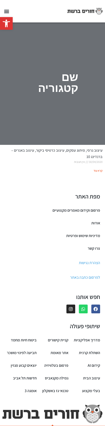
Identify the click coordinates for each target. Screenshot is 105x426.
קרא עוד (98, 170)
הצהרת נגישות (89, 262)
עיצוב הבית (91, 378)
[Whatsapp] (83, 309)
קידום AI (94, 365)
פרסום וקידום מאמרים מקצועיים (76, 210)
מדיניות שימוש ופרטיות (83, 235)
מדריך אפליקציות (87, 340)
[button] (6, 23)
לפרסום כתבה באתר (85, 277)
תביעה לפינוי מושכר (22, 352)
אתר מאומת (59, 352)
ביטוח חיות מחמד (24, 340)
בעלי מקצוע (91, 390)
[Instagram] (70, 309)
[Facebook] (95, 309)
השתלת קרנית (89, 352)
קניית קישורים (58, 340)
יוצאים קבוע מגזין (24, 365)
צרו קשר (94, 248)
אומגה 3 (31, 390)
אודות (95, 223)
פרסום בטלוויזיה (56, 365)
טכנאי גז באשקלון (55, 390)
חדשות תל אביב (25, 378)
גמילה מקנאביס (56, 378)
